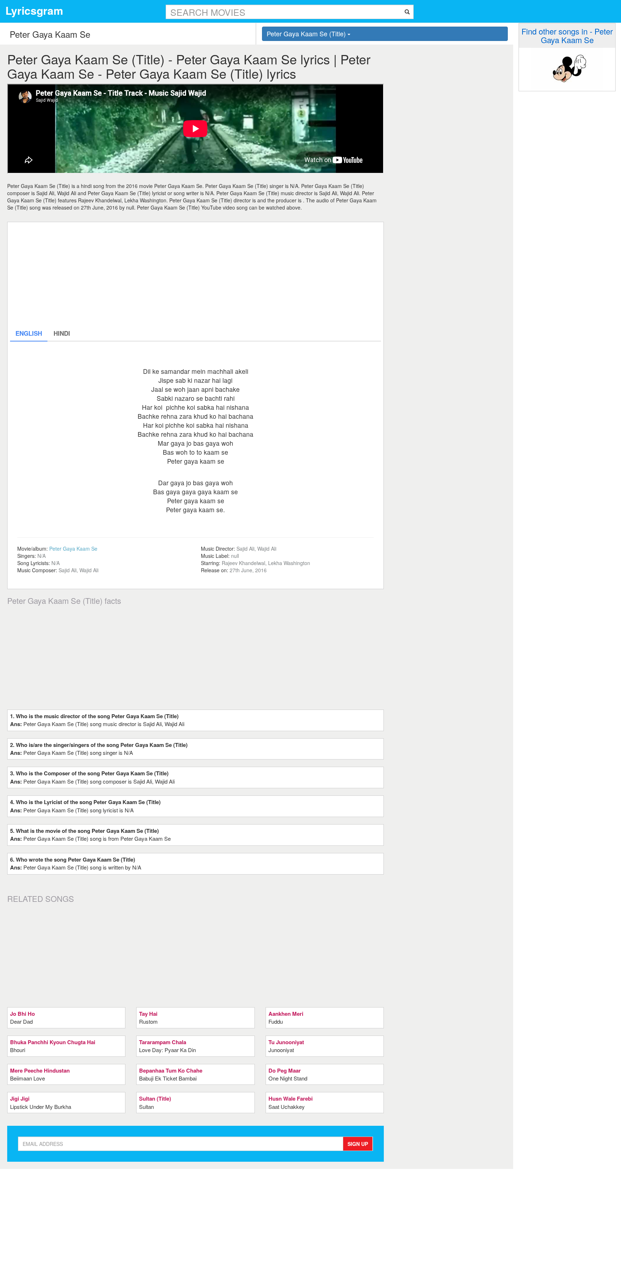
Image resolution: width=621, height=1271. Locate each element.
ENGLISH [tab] (28, 333)
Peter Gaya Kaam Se (73, 548)
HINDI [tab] (62, 333)
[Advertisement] (195, 275)
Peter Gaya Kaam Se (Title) (307, 33)
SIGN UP (358, 1143)
